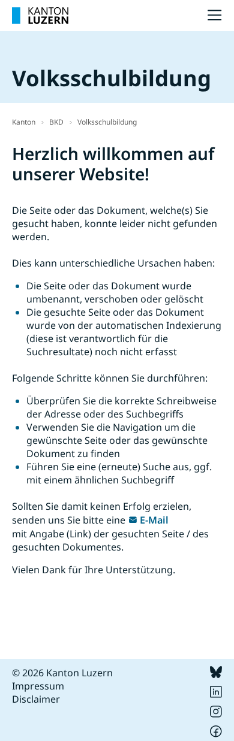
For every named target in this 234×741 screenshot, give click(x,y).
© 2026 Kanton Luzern (62, 672)
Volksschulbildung (107, 122)
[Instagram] (216, 714)
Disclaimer (36, 699)
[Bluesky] (216, 674)
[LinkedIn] (216, 694)
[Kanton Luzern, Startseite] (40, 15)
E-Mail (154, 520)
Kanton (23, 122)
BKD (56, 122)
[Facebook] (216, 733)
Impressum (38, 685)
